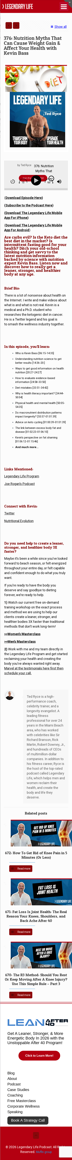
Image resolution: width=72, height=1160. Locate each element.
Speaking (15, 1112)
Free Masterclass (21, 1101)
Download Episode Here (24, 198)
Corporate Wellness (23, 1106)
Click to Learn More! (39, 1055)
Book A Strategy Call (28, 1120)
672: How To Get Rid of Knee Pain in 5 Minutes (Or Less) (36, 855)
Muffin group (44, 1152)
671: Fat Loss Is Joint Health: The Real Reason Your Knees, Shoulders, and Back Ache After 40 (36, 916)
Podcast (14, 1084)
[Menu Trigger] (63, 6)
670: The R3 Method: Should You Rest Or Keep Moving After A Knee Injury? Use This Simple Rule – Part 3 (36, 979)
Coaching (15, 1095)
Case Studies (18, 1090)
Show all (60, 27)
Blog (11, 1073)
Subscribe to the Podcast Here (29, 205)
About (12, 1079)
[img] (13, 182)
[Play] (37, 180)
